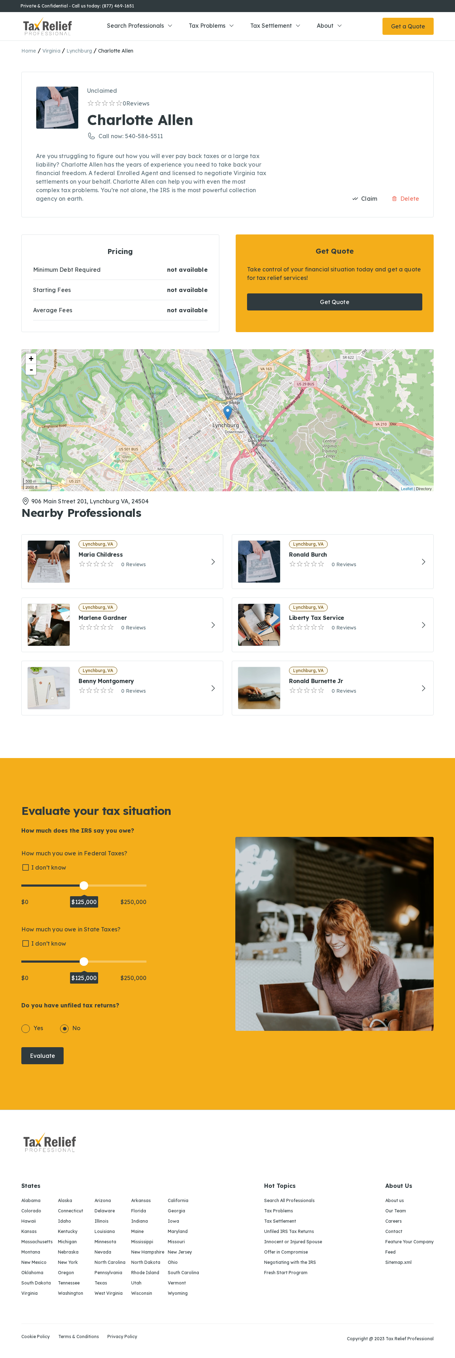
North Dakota (145, 1262)
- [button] (31, 369)
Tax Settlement (271, 25)
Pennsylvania (108, 1272)
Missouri (176, 1241)
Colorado (31, 1210)
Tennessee (69, 1283)
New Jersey (180, 1252)
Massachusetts (37, 1241)
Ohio (173, 1262)
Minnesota (105, 1241)
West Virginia (109, 1293)
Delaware (105, 1210)
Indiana (139, 1221)
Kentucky (67, 1231)
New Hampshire (147, 1252)
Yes (38, 1028)
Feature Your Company (409, 1241)
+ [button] (31, 358)
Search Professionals (135, 25)
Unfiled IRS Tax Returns (289, 1231)
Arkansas (141, 1200)
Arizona (103, 1200)
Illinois (101, 1221)
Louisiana (105, 1231)
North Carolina (110, 1262)
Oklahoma (32, 1272)
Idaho (64, 1221)
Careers (393, 1221)
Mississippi (142, 1241)
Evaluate (42, 1055)
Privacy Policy (122, 1337)
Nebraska (68, 1252)
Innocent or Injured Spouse (293, 1241)
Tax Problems (207, 25)
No (76, 1028)
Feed (390, 1252)
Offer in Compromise (286, 1252)
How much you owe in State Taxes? (71, 929)
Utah (136, 1283)
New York (68, 1262)
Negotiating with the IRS (290, 1262)
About (325, 25)
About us (394, 1200)
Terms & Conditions (78, 1337)
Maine (137, 1231)
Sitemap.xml (398, 1262)
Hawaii (28, 1221)
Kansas (29, 1231)
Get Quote (334, 301)
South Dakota (36, 1283)
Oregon (66, 1272)
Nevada (103, 1252)
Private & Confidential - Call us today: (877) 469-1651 (77, 6)
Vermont (177, 1283)
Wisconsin (141, 1293)
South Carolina (183, 1272)
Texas (101, 1283)
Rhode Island (145, 1272)
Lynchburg (79, 51)
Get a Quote (408, 26)
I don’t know (48, 867)
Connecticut (70, 1210)
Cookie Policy (35, 1337)
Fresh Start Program (285, 1272)
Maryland (178, 1231)
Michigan (67, 1241)
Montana (30, 1252)
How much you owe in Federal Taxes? (74, 853)
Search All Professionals (289, 1200)
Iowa (173, 1221)
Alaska (65, 1200)
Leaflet (407, 488)
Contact (393, 1231)
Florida (138, 1210)
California (178, 1200)
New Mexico (34, 1262)
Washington (70, 1293)
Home (28, 51)
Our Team (395, 1210)
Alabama (31, 1200)
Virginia (51, 51)
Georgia (176, 1210)
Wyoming (178, 1293)
